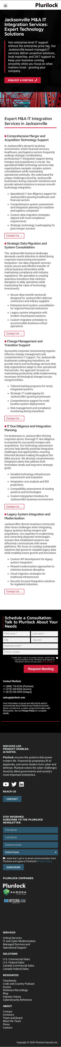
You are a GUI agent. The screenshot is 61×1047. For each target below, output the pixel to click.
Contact (7, 1011)
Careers (7, 1027)
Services (9, 932)
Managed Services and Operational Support (16, 946)
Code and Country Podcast (18, 983)
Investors (8, 1014)
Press (6, 1024)
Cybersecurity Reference (17, 999)
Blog (5, 993)
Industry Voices (12, 996)
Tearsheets (9, 980)
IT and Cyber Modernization (19, 941)
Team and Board (12, 1017)
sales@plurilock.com (14, 697)
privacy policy (47, 661)
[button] (5, 5)
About (7, 1006)
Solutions (10, 953)
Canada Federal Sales (16, 968)
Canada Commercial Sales (18, 965)
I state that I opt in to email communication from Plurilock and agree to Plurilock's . (29, 860)
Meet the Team (12, 1021)
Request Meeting (41, 669)
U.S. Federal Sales (13, 962)
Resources (11, 975)
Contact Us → (14, 235)
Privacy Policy (28, 711)
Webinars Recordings (15, 990)
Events (7, 987)
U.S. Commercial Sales (16, 959)
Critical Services (12, 937)
